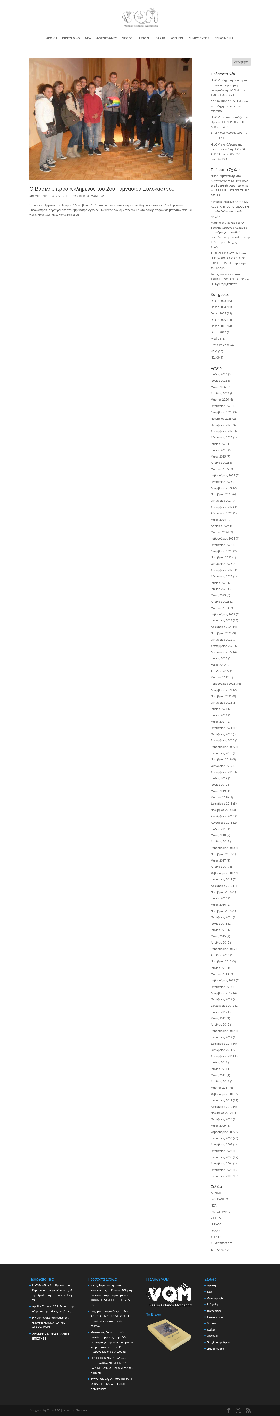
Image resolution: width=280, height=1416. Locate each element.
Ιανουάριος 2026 (221, 406)
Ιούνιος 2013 (219, 968)
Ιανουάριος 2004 (221, 1170)
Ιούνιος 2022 (219, 658)
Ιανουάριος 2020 (221, 753)
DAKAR (160, 38)
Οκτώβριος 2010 (221, 1119)
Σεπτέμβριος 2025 (222, 431)
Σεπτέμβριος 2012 (222, 1005)
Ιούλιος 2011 (219, 1062)
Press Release (80, 196)
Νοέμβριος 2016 (221, 892)
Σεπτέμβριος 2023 (222, 570)
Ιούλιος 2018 (219, 829)
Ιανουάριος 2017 (221, 879)
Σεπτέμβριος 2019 (222, 772)
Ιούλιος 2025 (219, 444)
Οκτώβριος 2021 (221, 703)
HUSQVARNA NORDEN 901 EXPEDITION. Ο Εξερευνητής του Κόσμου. (229, 263)
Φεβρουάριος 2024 (223, 538)
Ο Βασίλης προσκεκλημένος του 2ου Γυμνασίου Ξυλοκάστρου (101, 188)
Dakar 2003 (218, 301)
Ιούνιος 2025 (219, 450)
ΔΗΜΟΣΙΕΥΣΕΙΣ (198, 38)
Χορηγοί (212, 1336)
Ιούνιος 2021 (219, 715)
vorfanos (41, 196)
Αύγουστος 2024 (221, 513)
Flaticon (81, 1410)
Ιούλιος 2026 (219, 374)
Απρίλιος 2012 (220, 1024)
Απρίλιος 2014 (220, 955)
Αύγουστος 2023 (221, 576)
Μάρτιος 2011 (220, 1087)
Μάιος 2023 (218, 595)
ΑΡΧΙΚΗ (51, 38)
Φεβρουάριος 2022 (223, 683)
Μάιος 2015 (218, 936)
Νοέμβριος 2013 (221, 961)
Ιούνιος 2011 (219, 1069)
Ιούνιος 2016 (219, 898)
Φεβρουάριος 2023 (223, 614)
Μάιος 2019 (218, 791)
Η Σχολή (212, 1304)
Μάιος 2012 (218, 1018)
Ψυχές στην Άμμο (218, 1342)
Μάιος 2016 (218, 904)
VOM (94, 196)
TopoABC (53, 1410)
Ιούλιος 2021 (219, 709)
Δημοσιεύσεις (215, 1348)
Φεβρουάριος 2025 (223, 475)
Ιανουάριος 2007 (221, 1151)
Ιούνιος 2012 (219, 1012)
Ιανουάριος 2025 (221, 482)
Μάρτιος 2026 (220, 399)
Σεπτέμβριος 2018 (222, 816)
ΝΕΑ (88, 38)
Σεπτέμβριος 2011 (222, 1056)
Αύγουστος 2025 (221, 437)
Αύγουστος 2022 (221, 652)
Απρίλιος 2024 (220, 526)
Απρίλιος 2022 (220, 671)
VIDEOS (127, 38)
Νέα (101, 196)
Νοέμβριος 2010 (221, 1113)
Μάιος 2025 (218, 456)
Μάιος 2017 (218, 860)
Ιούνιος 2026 (219, 380)
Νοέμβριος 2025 (221, 418)
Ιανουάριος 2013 (221, 987)
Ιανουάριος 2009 (221, 1138)
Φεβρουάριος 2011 (223, 1094)
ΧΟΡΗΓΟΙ (176, 38)
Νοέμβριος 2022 (221, 633)
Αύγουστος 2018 (221, 822)
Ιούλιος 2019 (219, 778)
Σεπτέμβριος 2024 (222, 507)
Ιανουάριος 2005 (221, 1157)
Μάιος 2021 (218, 721)
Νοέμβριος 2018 (221, 810)
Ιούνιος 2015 (219, 930)
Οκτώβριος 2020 (221, 734)
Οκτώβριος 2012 (221, 999)
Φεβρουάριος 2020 (223, 747)
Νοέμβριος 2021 (221, 696)
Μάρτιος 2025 (220, 469)
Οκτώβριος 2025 (221, 425)
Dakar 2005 (218, 313)
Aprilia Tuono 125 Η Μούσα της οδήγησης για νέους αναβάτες (229, 106)
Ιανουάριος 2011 (221, 1100)
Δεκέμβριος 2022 (221, 627)
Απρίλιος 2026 (220, 393)
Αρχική (211, 1285)
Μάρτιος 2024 (220, 532)
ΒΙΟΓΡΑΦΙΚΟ (71, 38)
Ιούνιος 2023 (219, 589)
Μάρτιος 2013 (220, 974)
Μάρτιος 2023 (220, 608)
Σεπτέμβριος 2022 (222, 646)
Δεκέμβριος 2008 (221, 1144)
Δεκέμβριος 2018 (221, 803)
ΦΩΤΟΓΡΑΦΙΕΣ (106, 38)
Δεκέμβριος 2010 (221, 1107)
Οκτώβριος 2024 (221, 500)
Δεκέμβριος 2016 (221, 886)
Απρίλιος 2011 (220, 1081)
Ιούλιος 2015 (219, 923)
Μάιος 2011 (218, 1075)
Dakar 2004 (218, 307)
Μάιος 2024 (218, 519)
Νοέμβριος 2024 (221, 494)
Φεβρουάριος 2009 (223, 1132)
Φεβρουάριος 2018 (223, 848)
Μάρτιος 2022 (220, 677)
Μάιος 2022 (218, 665)
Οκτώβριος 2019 (221, 766)
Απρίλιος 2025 (220, 462)
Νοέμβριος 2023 (221, 557)
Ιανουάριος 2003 (221, 1176)
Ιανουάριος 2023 (221, 620)
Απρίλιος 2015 (220, 942)
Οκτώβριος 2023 (221, 564)
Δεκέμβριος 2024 (221, 488)
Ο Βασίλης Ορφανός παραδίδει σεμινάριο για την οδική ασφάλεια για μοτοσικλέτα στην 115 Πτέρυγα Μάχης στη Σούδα (112, 1341)
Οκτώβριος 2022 (221, 639)
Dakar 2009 (218, 320)
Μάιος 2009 (218, 1125)
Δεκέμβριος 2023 (221, 551)
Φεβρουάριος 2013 (223, 980)
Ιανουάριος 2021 (221, 728)
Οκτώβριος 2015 (221, 917)
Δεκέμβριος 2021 (221, 690)
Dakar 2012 (218, 332)
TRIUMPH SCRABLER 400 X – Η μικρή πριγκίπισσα (112, 1384)
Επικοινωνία (215, 1317)
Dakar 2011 (218, 326)
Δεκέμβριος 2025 (221, 412)
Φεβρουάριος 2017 (223, 873)
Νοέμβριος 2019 (221, 759)
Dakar (211, 1330)
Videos (211, 1323)
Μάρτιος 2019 (220, 797)
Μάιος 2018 (218, 835)
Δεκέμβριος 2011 (221, 1043)
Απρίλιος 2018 (220, 841)
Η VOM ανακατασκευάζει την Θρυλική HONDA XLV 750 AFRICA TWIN (229, 122)
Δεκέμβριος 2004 (221, 1163)
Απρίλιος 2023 (220, 601)
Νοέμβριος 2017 (221, 854)
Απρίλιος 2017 (220, 866)
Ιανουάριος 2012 (221, 1037)
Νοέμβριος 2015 (221, 911)
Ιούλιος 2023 (219, 583)
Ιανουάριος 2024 (221, 545)
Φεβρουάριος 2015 (223, 949)
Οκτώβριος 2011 (221, 1050)
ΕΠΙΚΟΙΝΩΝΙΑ (224, 38)
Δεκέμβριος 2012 (221, 993)
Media (215, 338)
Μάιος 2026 (218, 387)
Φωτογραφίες (215, 1298)
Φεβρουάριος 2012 (223, 1031)
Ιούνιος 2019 (219, 785)
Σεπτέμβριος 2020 (222, 740)
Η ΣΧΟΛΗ (144, 38)
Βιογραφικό (214, 1310)
